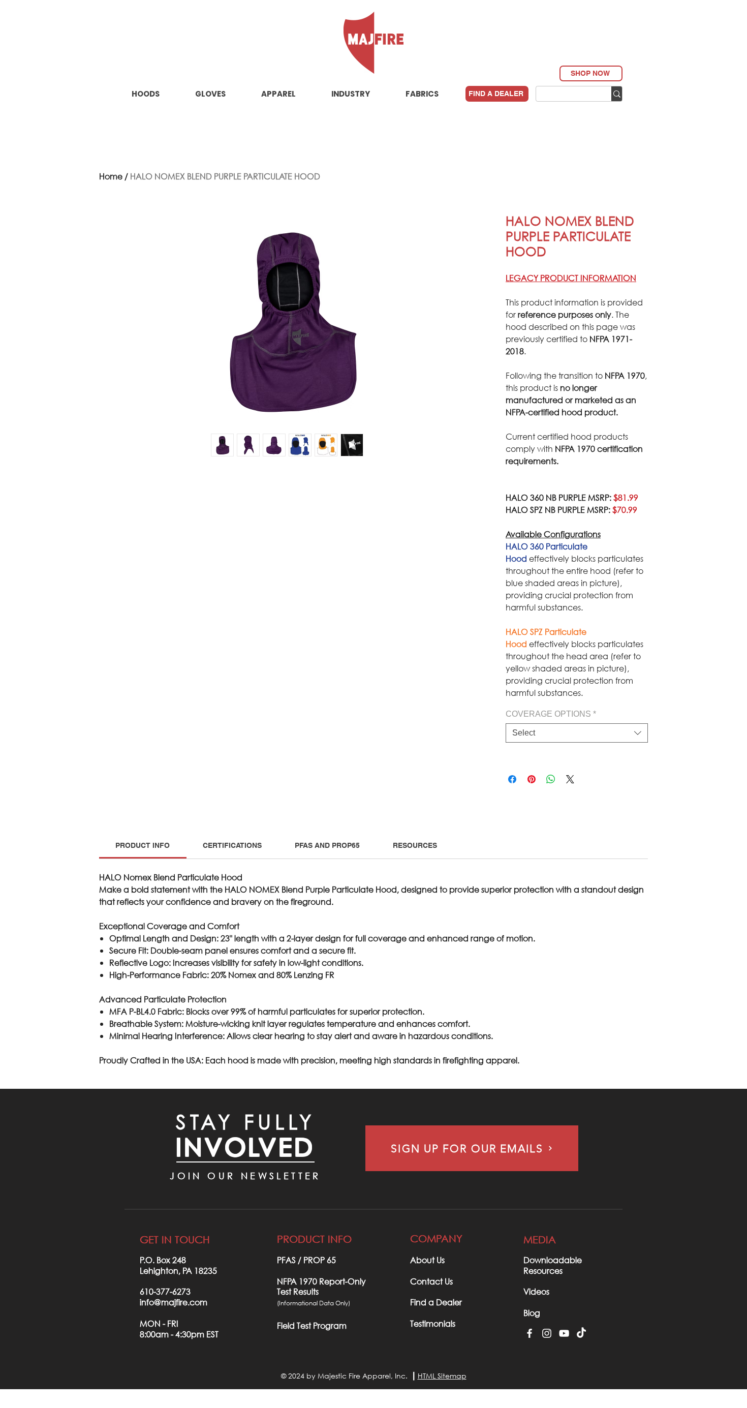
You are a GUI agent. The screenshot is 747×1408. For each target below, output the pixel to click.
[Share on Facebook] (512, 779)
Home (110, 176)
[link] (142, 845)
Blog (531, 1312)
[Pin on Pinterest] (531, 779)
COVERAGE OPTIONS (551, 714)
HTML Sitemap (442, 1376)
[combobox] (577, 733)
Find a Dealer (436, 1302)
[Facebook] (529, 1333)
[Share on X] (570, 779)
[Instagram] (547, 1333)
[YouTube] (564, 1333)
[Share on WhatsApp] (551, 779)
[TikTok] (581, 1333)
